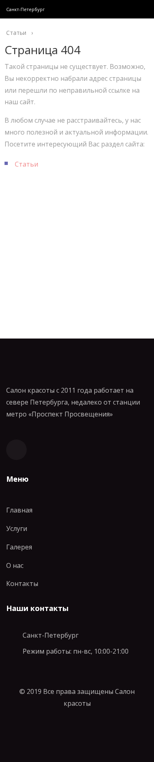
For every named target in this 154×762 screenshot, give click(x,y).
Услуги (16, 528)
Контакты (22, 583)
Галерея (19, 546)
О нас (14, 565)
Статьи (26, 164)
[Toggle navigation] (139, 9)
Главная (19, 510)
